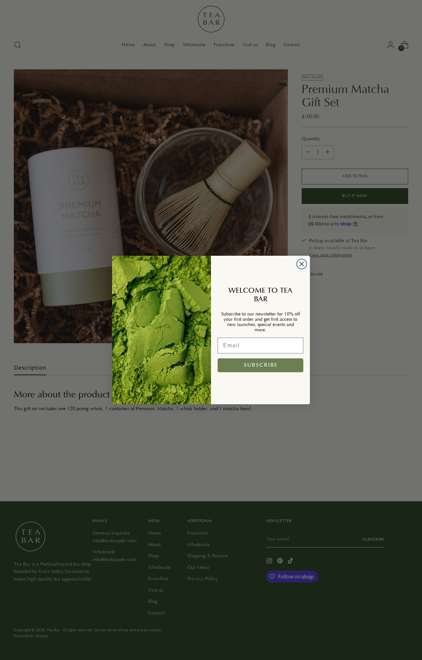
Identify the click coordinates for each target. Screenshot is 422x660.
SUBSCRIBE (261, 365)
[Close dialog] (302, 264)
